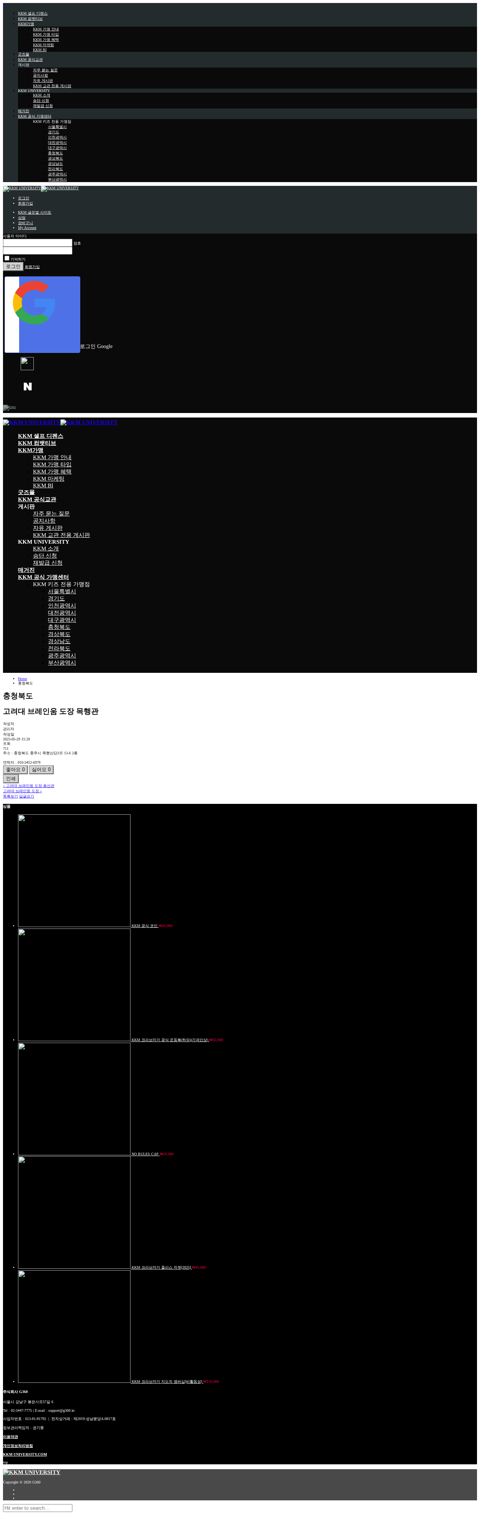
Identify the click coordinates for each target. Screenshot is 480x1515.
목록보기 (10, 796)
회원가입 (25, 203)
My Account (27, 228)
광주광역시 (57, 174)
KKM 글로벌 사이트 (34, 212)
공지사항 (40, 75)
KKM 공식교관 (30, 59)
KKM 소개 (41, 95)
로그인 (23, 198)
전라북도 (55, 169)
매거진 (23, 111)
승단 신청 (41, 100)
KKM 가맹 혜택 (46, 40)
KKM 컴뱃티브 (30, 19)
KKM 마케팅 (43, 45)
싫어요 (41, 769)
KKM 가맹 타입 (46, 34)
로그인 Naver (49, 394)
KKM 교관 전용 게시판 (52, 86)
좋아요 (15, 769)
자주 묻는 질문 (45, 70)
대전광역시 (57, 142)
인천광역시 (57, 137)
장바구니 (25, 223)
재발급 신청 (43, 106)
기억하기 (18, 259)
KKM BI (39, 50)
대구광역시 (57, 148)
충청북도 (55, 153)
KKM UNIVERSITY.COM (25, 1454)
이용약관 (10, 1437)
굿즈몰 (23, 54)
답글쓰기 (26, 796)
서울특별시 (57, 127)
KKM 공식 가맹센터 (34, 116)
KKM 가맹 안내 (46, 29)
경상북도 (55, 158)
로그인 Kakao (49, 368)
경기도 (53, 132)
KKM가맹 (26, 24)
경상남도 (55, 163)
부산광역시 (57, 179)
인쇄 (11, 778)
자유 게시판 (43, 80)
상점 (22, 218)
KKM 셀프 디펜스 (33, 13)
